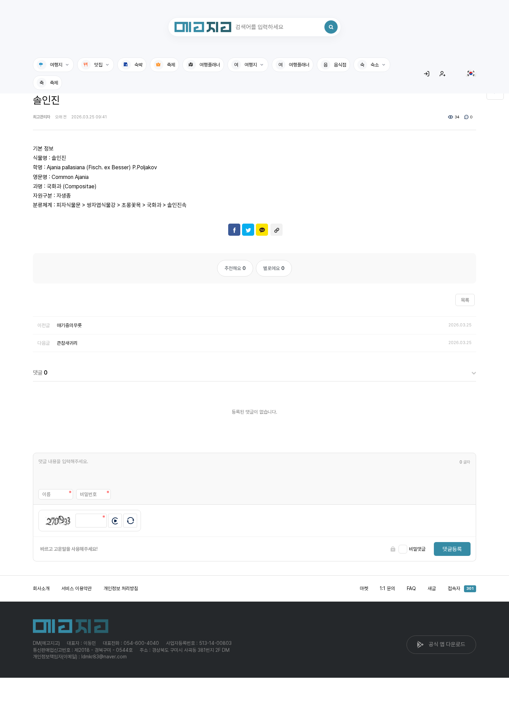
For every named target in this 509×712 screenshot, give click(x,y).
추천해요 (235, 268)
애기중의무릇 (69, 325)
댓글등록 (452, 549)
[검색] (331, 27)
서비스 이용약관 (76, 588)
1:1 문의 (387, 588)
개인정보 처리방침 (121, 588)
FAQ (411, 588)
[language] (471, 73)
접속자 (461, 588)
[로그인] (426, 74)
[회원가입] (442, 74)
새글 (432, 588)
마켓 (364, 588)
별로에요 (274, 268)
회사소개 (41, 588)
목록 (465, 300)
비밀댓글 (417, 549)
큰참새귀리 (67, 343)
